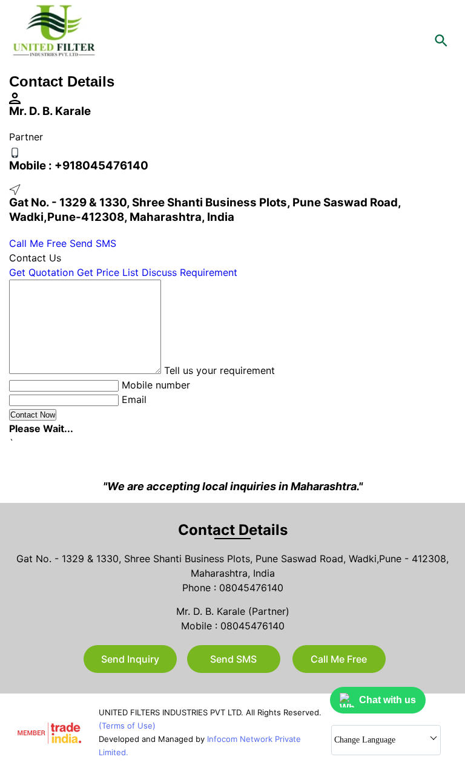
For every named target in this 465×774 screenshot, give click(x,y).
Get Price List (108, 272)
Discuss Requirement (189, 272)
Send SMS (93, 243)
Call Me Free (38, 243)
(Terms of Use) (127, 725)
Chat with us (387, 700)
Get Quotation (41, 272)
